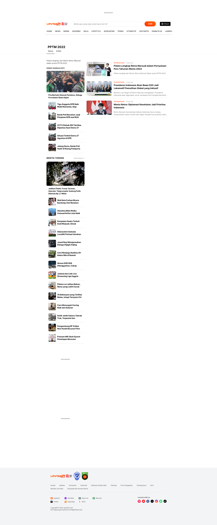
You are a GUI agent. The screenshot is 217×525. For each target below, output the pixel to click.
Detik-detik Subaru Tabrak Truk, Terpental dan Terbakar (69, 318)
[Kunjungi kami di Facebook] (147, 501)
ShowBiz (76, 31)
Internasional (119, 63)
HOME (49, 31)
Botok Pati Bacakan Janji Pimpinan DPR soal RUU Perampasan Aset (68, 117)
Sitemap (114, 485)
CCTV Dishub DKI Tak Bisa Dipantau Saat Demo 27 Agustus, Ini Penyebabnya (69, 127)
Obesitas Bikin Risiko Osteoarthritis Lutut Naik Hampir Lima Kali (68, 213)
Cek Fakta (144, 31)
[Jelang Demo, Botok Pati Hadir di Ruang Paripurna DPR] (52, 147)
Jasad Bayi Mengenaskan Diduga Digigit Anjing (69, 243)
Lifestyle (96, 31)
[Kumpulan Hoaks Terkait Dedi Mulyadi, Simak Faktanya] (52, 222)
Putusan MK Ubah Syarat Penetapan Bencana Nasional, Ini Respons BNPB (69, 339)
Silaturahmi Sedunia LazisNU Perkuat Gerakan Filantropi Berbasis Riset (69, 234)
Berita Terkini (55, 158)
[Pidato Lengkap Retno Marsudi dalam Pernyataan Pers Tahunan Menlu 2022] (99, 69)
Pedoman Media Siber (99, 485)
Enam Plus (157, 31)
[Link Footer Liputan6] (61, 476)
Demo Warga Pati (55, 68)
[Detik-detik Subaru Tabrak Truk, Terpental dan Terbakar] (52, 317)
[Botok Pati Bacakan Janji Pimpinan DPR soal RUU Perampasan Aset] (52, 116)
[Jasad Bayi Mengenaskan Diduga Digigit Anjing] (52, 243)
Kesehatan (109, 31)
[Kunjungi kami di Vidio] (139, 501)
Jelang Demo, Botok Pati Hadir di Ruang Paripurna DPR (68, 148)
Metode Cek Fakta (57, 489)
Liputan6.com (68, 508)
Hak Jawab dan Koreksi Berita (77, 489)
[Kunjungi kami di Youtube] (143, 501)
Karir (152, 485)
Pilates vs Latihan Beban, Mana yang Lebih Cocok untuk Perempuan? (68, 286)
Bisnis (66, 31)
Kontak (53, 485)
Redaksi (62, 485)
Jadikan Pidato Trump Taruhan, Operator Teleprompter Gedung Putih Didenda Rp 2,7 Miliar (64, 191)
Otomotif (131, 31)
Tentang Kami (141, 485)
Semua (50, 51)
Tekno (120, 31)
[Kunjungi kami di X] (152, 501)
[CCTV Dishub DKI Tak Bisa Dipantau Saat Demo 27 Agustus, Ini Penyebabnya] (52, 126)
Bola (86, 31)
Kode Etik (84, 485)
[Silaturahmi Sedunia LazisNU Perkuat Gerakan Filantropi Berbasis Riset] (52, 233)
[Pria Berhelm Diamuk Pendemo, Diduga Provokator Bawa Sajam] (65, 81)
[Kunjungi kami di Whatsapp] (160, 501)
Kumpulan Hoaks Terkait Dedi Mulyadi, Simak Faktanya (68, 223)
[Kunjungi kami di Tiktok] (165, 501)
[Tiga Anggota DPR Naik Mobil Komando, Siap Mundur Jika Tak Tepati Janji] (52, 105)
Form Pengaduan (127, 485)
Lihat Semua (78, 158)
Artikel (58, 51)
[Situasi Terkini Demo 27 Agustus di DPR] (52, 137)
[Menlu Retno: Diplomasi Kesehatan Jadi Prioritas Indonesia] (99, 108)
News (57, 31)
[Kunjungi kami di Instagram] (156, 501)
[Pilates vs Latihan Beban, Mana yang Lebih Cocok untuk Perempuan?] (52, 285)
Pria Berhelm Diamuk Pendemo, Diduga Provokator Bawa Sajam (65, 96)
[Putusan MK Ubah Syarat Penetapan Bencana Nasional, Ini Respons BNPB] (52, 338)
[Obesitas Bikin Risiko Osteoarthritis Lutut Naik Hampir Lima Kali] (52, 212)
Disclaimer (73, 485)
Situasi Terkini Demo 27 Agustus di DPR (68, 136)
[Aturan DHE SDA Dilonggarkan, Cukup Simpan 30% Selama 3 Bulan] (52, 264)
